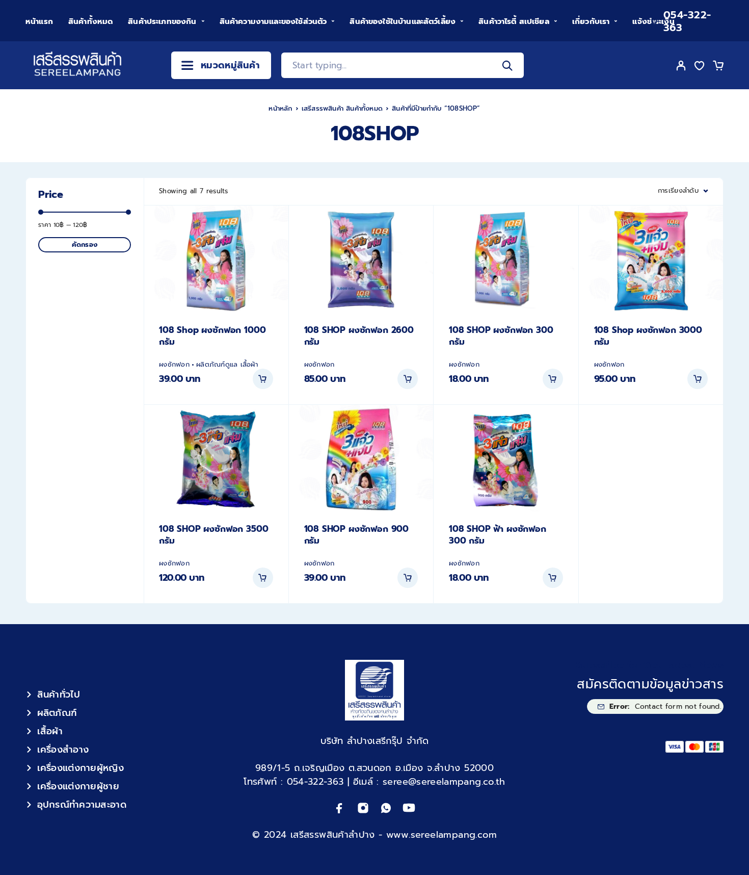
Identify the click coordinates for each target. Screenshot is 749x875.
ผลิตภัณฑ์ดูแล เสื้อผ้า (227, 365)
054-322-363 (687, 21)
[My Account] (681, 66)
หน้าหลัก (280, 108)
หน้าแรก (39, 21)
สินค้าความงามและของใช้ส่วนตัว (273, 21)
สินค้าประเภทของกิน (162, 21)
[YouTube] (408, 807)
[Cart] (718, 67)
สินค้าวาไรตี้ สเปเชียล (513, 21)
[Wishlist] (699, 67)
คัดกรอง (84, 244)
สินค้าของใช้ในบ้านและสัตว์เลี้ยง (403, 21)
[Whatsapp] (385, 807)
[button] (263, 379)
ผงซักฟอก (174, 365)
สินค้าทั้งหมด (90, 21)
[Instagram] (363, 807)
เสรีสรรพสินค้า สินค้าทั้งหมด (342, 108)
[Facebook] (339, 807)
